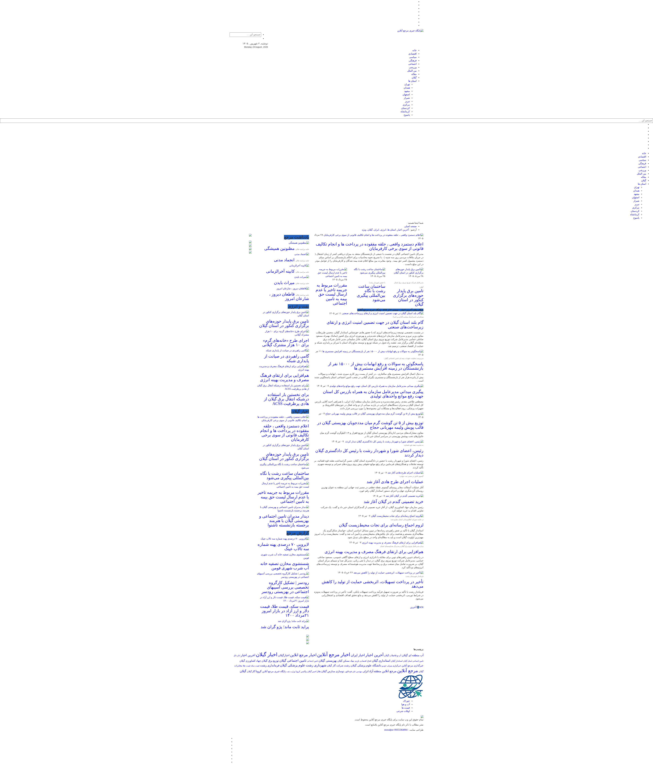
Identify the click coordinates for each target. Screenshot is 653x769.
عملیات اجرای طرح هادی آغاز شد (395, 482)
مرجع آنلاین (407, 670)
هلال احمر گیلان (314, 671)
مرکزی (406, 104)
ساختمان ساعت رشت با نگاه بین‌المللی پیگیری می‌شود (371, 293)
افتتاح (369, 661)
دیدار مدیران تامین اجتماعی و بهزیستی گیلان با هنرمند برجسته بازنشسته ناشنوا (284, 520)
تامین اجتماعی (312, 661)
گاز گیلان (251, 671)
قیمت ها (406, 707)
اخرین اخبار (248, 655)
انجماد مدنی (284, 260)
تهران (407, 84)
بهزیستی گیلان (328, 660)
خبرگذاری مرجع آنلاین (412, 665)
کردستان (405, 108)
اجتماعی (412, 64)
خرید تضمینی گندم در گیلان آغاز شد (393, 501)
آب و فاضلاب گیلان (392, 655)
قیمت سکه (255, 666)
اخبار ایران (358, 655)
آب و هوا (405, 704)
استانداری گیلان (381, 660)
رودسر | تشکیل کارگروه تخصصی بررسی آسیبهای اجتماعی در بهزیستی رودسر (285, 587)
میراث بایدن (284, 282)
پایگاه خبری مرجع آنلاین (274, 671)
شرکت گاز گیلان (335, 665)
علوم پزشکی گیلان (292, 665)
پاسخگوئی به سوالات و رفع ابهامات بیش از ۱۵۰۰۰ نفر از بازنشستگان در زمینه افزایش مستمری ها (375, 366)
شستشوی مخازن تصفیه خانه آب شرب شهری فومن (284, 565)
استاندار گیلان (397, 661)
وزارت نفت (290, 671)
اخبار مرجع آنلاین (333, 654)
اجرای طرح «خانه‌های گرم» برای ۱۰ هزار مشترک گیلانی (285, 342)
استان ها (412, 81)
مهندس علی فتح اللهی (353, 671)
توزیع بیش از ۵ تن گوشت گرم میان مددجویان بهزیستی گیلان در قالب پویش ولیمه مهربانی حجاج (370, 425)
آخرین (413, 607)
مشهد (407, 91)
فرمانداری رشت (269, 665)
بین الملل (412, 70)
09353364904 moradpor (395, 730)
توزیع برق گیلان (270, 660)
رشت (347, 665)
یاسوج (407, 115)
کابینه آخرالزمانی (280, 271)
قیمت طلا (246, 666)
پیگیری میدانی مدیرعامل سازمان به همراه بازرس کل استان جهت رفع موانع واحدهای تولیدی (373, 394)
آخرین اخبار (403, 229)
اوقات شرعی (403, 711)
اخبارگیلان (283, 655)
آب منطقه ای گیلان (412, 655)
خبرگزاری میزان (394, 666)
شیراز (407, 98)
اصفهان (406, 94)
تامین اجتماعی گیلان (292, 660)
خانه (414, 50)
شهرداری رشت (316, 665)
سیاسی (413, 57)
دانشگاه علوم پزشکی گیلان (366, 665)
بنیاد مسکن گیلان (345, 661)
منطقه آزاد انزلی (372, 671)
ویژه (364, 229)
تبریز (407, 101)
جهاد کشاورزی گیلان (250, 660)
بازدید (357, 661)
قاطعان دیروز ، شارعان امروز (289, 296)
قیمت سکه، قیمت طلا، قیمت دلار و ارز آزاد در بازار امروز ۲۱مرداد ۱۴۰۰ (284, 611)
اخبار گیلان (266, 654)
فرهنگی (413, 60)
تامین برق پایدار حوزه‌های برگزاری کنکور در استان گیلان (408, 297)
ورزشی (413, 67)
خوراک (406, 701)
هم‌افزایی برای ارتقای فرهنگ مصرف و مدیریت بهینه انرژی (374, 552)
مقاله (414, 74)
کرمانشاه (405, 111)
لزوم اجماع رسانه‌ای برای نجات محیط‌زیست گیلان (381, 525)
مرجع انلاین (389, 671)
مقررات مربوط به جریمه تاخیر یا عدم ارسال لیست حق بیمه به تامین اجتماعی (331, 294)
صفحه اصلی (410, 226)
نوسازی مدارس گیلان (332, 671)
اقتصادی (412, 53)
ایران (376, 229)
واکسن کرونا (301, 671)
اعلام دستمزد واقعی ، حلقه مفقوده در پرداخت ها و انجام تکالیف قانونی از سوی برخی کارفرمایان (369, 246)
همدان (407, 87)
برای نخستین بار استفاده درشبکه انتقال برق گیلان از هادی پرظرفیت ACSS (286, 399)
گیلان (414, 77)
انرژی (383, 229)
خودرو (384, 666)
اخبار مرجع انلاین (303, 655)
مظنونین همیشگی (279, 248)
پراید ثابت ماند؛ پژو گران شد (285, 627)
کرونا (259, 671)
